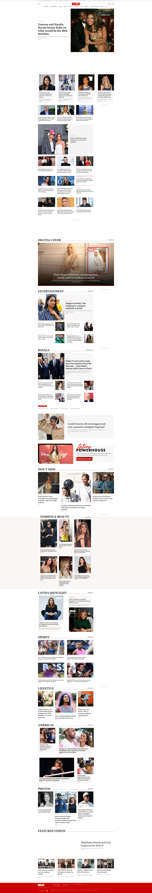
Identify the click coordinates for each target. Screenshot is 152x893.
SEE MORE (90, 291)
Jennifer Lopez (72, 0)
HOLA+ (106, 6)
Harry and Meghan (78, 0)
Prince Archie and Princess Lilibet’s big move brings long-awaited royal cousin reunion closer (46, 397)
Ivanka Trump (104, 0)
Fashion (70, 6)
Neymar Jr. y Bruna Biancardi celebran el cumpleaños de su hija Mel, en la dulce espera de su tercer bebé (73, 750)
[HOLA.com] (76, 4)
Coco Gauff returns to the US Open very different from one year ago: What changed (50, 658)
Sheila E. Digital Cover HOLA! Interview (85, 871)
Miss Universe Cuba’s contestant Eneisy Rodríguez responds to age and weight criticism (48, 499)
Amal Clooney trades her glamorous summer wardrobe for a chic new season (82, 551)
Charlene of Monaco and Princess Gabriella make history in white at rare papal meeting (76, 507)
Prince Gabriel (84, 0)
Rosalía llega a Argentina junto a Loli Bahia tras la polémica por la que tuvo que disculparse (83, 778)
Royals (60, 6)
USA (109, 3)
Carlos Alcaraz (94, 0)
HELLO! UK (65, 884)
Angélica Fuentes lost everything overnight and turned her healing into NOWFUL (48, 624)
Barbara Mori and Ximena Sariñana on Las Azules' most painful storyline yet (103, 498)
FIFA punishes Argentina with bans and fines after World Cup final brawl (46, 325)
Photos (101, 6)
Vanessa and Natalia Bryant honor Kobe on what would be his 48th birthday (52, 29)
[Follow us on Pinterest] (45, 890)
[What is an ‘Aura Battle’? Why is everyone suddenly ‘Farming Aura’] (85, 698)
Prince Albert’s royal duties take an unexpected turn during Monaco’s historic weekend (74, 397)
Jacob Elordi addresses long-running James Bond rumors (83, 210)
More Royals (89, 349)
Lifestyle (76, 6)
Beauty (65, 6)
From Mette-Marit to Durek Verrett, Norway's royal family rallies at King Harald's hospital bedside (75, 385)
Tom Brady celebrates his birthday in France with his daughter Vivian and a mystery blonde (85, 814)
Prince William (43, 408)
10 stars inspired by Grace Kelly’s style (44, 811)
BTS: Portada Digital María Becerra (104, 871)
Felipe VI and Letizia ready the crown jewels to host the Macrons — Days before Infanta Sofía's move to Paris (78, 364)
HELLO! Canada (77, 884)
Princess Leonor (76, 408)
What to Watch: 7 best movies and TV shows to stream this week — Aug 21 (45, 337)
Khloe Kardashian (110, 0)
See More (111, 239)
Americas (86, 6)
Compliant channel (85, 890)
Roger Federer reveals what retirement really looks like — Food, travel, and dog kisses (79, 680)
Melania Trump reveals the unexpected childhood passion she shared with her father (65, 119)
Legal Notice (64, 890)
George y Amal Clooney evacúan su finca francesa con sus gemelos (45, 747)
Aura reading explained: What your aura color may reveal (65, 717)
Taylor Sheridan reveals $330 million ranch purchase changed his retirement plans (84, 180)
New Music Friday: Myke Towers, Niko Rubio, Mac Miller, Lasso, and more (73, 325)
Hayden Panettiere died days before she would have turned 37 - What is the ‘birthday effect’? (65, 211)
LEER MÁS (90, 724)
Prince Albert (56, 0)
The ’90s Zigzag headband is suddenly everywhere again (65, 545)
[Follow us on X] (41, 890)
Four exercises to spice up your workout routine (45, 872)
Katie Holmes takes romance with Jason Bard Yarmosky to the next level (84, 191)
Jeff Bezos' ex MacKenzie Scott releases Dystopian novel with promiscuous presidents (84, 170)
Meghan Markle (66, 0)
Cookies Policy (74, 890)
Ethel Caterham (61, 0)
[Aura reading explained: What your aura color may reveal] (65, 702)
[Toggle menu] (38, 3)
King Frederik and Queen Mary (48, 0)
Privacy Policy (55, 890)
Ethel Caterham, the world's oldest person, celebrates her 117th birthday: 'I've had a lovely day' (45, 713)
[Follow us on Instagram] (43, 890)
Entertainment (53, 6)
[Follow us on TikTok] (47, 890)
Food (81, 6)
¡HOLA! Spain (56, 884)
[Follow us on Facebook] (38, 890)
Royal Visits (64, 408)
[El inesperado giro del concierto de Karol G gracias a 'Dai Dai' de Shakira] (56, 767)
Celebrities (46, 6)
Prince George (54, 408)
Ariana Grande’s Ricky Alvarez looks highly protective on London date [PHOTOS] (65, 95)
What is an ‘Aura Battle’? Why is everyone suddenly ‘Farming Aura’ (84, 712)
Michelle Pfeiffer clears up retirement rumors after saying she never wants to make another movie (64, 191)
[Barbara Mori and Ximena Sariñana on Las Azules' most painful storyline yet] (103, 482)
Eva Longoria (89, 0)
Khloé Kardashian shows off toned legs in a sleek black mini (48, 550)
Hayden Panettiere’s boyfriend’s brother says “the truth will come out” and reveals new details (46, 212)
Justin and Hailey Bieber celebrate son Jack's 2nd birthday (78, 140)
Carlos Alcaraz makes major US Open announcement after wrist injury (76, 658)
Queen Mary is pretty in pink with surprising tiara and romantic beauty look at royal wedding (45, 385)
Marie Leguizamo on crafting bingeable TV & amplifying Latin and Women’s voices (79, 600)
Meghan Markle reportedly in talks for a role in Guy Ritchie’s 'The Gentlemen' (46, 190)
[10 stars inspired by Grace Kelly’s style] (45, 799)
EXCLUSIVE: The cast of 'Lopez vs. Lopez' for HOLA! (65, 872)
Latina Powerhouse (94, 6)
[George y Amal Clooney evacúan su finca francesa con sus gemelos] (47, 735)
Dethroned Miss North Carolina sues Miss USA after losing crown (84, 94)
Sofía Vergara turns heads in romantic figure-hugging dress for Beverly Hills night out (82, 577)
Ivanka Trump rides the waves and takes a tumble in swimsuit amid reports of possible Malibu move (104, 95)
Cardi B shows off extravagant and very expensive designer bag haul (87, 425)
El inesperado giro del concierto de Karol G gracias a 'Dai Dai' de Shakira (54, 779)
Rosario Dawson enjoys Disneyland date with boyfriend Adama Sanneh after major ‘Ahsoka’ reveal (65, 819)
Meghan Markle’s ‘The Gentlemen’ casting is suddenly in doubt (76, 306)
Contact (95, 890)
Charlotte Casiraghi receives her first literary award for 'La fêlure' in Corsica (45, 95)
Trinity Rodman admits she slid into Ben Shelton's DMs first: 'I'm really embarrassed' (51, 680)
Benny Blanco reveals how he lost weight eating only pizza (45, 169)
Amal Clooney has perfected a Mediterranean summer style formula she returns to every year (48, 577)
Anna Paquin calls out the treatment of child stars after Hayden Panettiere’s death (64, 170)
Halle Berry (99, 0)
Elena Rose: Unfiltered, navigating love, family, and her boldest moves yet (76, 276)
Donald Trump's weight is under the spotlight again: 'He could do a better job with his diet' (46, 119)
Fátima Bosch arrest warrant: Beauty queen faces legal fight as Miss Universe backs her (84, 119)
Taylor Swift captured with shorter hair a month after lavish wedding (64, 583)
